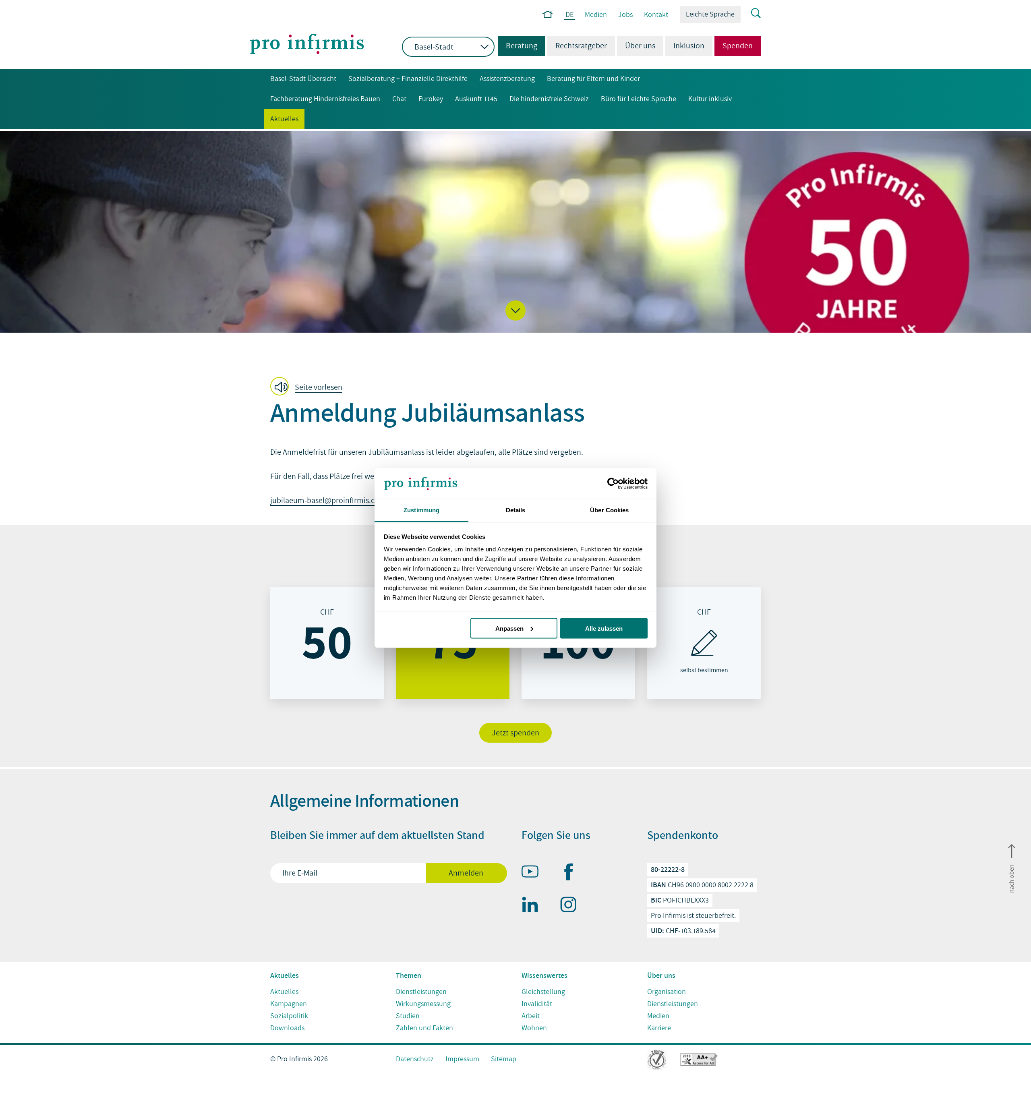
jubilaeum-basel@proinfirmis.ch (324, 500)
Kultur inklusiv (710, 99)
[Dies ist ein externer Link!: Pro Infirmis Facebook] (572, 873)
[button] (515, 310)
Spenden (738, 46)
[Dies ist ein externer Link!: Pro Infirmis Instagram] (572, 906)
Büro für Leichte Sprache (638, 99)
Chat (399, 99)
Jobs (625, 14)
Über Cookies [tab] (609, 510)
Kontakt (656, 14)
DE (569, 15)
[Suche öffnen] (751, 14)
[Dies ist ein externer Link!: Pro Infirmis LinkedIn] (534, 906)
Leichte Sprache (710, 14)
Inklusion (688, 46)
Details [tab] (516, 510)
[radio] (327, 643)
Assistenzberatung (507, 79)
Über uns (640, 46)
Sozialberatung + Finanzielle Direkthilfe (408, 79)
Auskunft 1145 (476, 99)
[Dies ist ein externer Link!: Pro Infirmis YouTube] (534, 873)
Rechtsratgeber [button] (581, 46)
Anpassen (509, 628)
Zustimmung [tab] (421, 510)
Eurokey (430, 99)
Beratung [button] (517, 46)
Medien (596, 14)
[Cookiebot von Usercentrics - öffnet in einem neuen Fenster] (612, 484)
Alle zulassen (604, 628)
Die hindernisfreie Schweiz (549, 99)
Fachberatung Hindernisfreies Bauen (325, 99)
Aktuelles (284, 119)
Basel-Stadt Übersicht (303, 79)
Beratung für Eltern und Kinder (593, 79)
